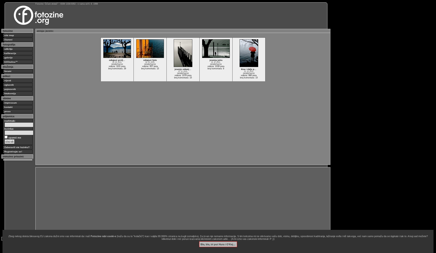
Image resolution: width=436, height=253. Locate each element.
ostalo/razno (117, 64)
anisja (40, 31)
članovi (8, 39)
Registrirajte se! (13, 151)
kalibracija (10, 53)
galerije (8, 57)
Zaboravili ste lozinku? (17, 147)
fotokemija (10, 93)
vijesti (7, 80)
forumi (7, 71)
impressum (10, 103)
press (7, 111)
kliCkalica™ (11, 62)
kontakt (8, 107)
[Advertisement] (173, 200)
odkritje (8, 49)
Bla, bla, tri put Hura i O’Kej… (218, 244)
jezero (49, 31)
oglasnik (9, 85)
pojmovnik (10, 89)
